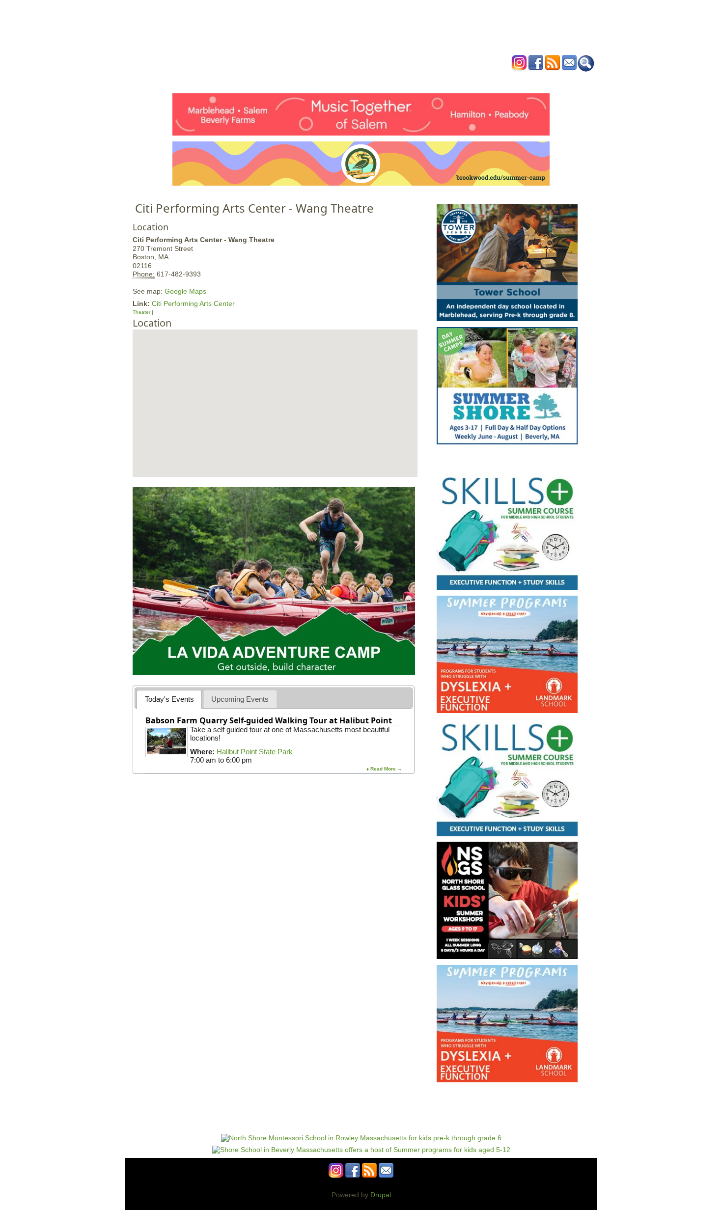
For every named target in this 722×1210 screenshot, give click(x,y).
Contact (510, 80)
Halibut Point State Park (255, 751)
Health (411, 80)
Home (238, 80)
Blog (440, 80)
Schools (301, 80)
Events (267, 80)
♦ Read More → (384, 768)
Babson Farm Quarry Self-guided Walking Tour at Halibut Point (268, 720)
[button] (274, 392)
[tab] (169, 699)
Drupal (380, 1195)
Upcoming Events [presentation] (240, 699)
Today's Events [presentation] (169, 699)
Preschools (343, 80)
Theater (141, 312)
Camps (381, 80)
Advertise (473, 80)
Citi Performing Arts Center (193, 303)
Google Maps (185, 291)
